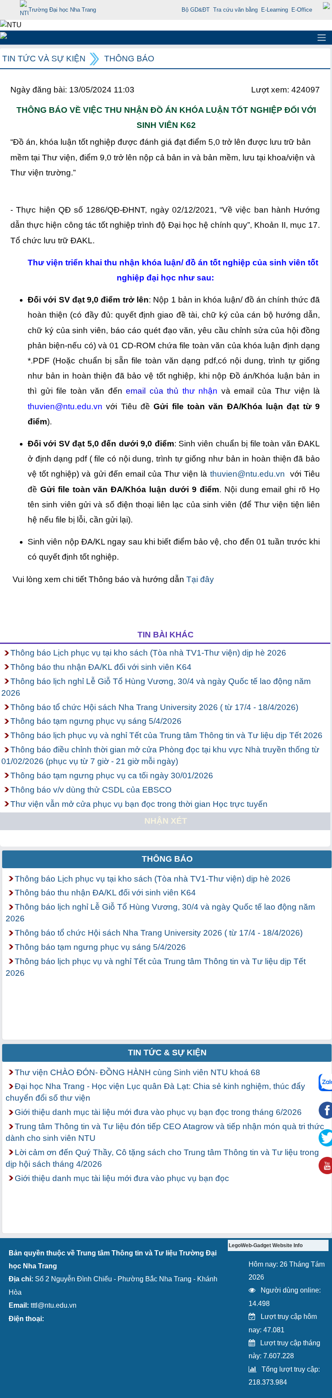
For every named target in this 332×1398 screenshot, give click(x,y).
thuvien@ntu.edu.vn (247, 473)
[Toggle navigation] (321, 38)
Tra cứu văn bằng (235, 9)
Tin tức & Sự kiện (167, 1052)
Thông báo (129, 58)
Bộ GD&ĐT (196, 9)
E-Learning (274, 9)
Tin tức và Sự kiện (44, 58)
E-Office (301, 9)
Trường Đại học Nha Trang (62, 9)
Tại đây (200, 579)
